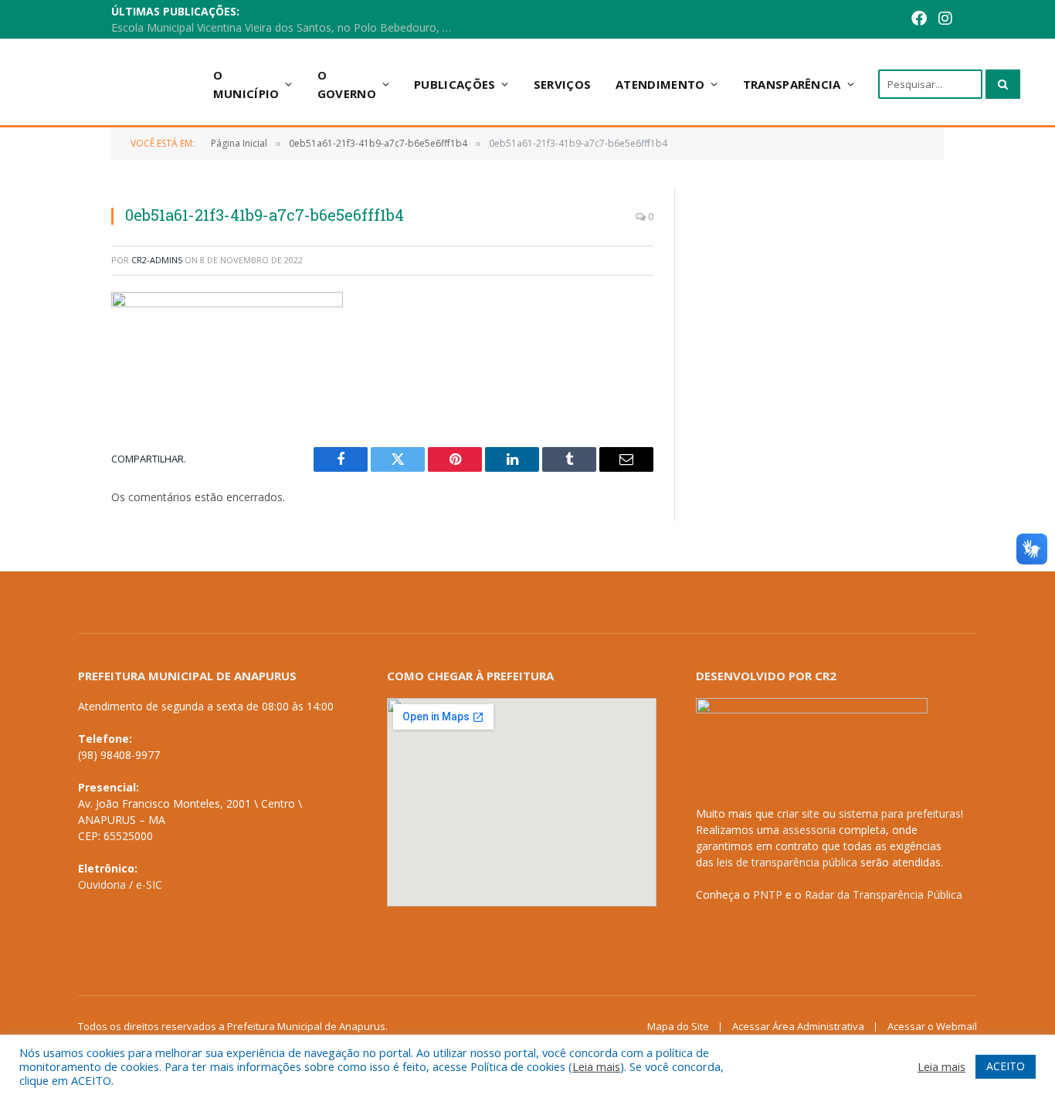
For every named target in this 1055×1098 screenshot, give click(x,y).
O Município (246, 84)
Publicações (454, 84)
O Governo (346, 84)
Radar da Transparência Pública (883, 894)
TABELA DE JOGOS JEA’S (327, 20)
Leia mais (596, 1066)
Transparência (792, 84)
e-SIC (149, 884)
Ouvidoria (102, 884)
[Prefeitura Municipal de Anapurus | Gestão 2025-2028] (118, 83)
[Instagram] (921, 20)
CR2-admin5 (156, 260)
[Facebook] (895, 20)
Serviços (562, 84)
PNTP (767, 894)
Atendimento (660, 84)
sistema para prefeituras (900, 813)
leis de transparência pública (787, 862)
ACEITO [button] (1005, 1066)
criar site (798, 813)
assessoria (809, 829)
